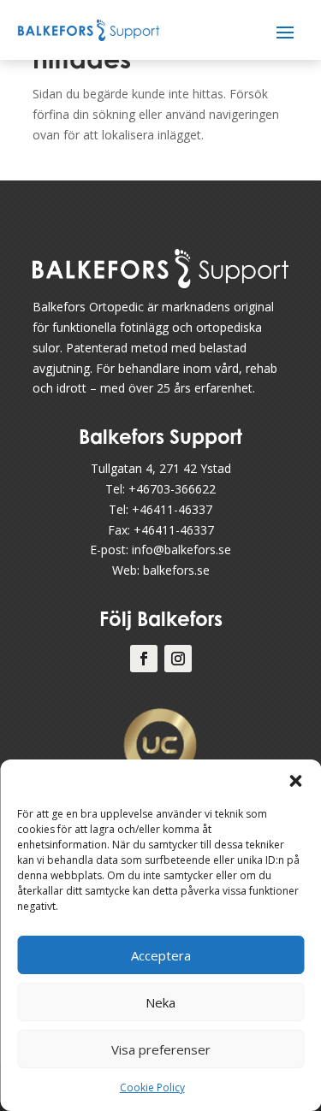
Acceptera (161, 955)
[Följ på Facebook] (144, 658)
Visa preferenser (161, 1049)
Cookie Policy (152, 1087)
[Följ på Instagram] (178, 658)
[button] (295, 780)
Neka (160, 1002)
